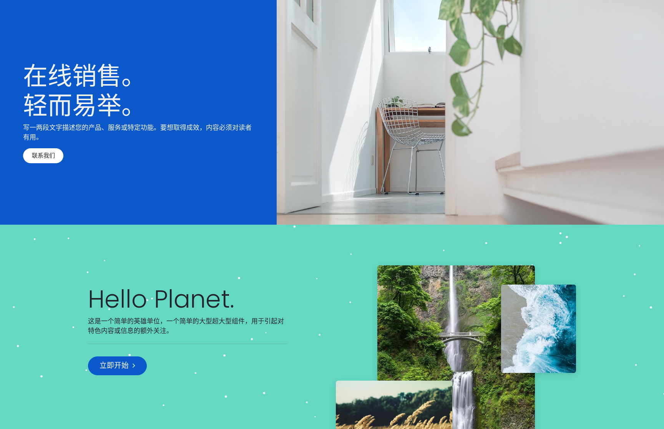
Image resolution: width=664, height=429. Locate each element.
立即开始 (114, 365)
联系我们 (43, 155)
